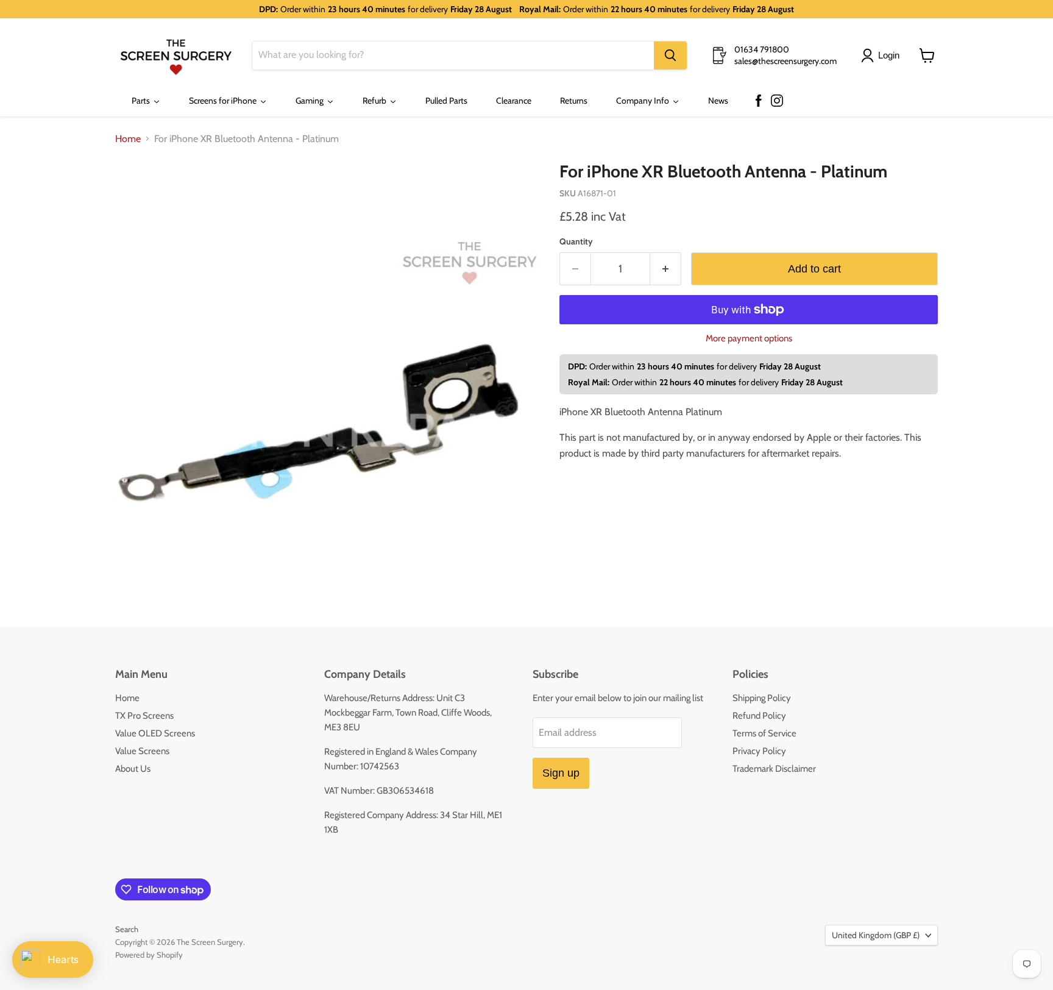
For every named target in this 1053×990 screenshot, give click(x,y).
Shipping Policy (761, 698)
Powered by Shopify (149, 955)
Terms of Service (764, 733)
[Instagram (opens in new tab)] (777, 101)
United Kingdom (876, 935)
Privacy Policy (759, 751)
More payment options (749, 338)
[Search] (670, 55)
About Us (133, 768)
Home (128, 139)
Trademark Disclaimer (774, 768)
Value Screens (142, 751)
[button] (882, 55)
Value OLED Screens (155, 733)
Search (126, 929)
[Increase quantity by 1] (665, 269)
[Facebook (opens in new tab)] (759, 101)
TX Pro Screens (144, 715)
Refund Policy (759, 715)
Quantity (576, 241)
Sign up (561, 773)
